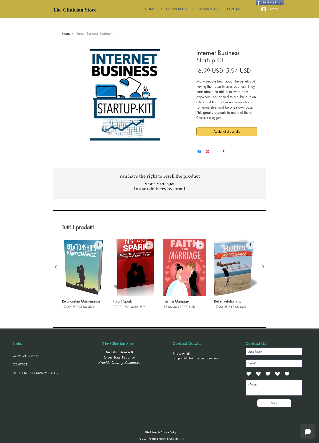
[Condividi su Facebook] (199, 151)
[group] (159, 276)
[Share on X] (224, 151)
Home (66, 33)
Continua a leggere (208, 118)
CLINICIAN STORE (26, 355)
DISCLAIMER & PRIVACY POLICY (35, 373)
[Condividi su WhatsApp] (215, 151)
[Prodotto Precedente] (55, 266)
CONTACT (20, 364)
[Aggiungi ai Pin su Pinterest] (207, 151)
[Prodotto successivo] (263, 266)
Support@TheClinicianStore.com (196, 358)
